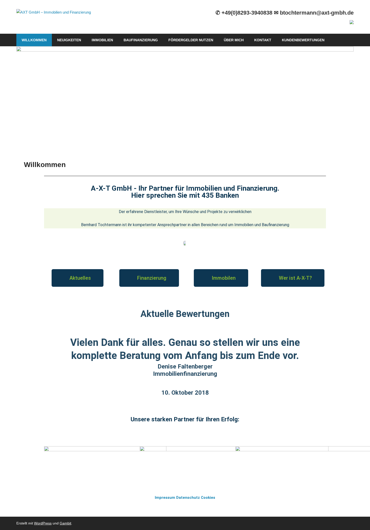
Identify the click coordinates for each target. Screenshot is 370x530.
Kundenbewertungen (303, 40)
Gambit (65, 523)
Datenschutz (188, 497)
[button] (77, 278)
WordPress (43, 523)
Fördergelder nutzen (190, 40)
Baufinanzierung (141, 40)
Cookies (208, 497)
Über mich (234, 40)
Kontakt (262, 40)
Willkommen (34, 40)
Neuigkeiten (69, 40)
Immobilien (102, 40)
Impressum (165, 497)
